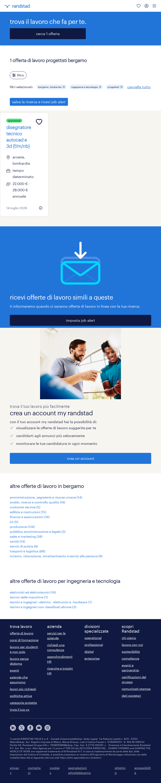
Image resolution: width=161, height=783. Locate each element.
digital (89, 651)
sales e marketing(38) (26, 536)
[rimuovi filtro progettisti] (121, 87)
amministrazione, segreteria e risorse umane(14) (46, 497)
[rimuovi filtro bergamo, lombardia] (63, 87)
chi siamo (129, 638)
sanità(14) (17, 541)
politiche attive (21, 696)
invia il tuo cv (19, 709)
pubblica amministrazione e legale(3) (37, 531)
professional (93, 645)
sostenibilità (131, 651)
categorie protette (23, 702)
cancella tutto (139, 87)
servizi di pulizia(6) (24, 546)
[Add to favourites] (39, 121)
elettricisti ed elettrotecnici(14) (33, 592)
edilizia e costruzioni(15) (28, 512)
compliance (130, 658)
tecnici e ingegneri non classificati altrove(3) (43, 607)
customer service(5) (25, 507)
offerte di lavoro (21, 633)
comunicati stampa (136, 689)
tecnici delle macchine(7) (29, 597)
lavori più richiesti (23, 689)
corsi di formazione (24, 640)
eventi (14, 670)
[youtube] (39, 728)
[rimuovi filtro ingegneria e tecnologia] (100, 87)
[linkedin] (13, 728)
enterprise (92, 658)
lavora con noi (132, 645)
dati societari (131, 695)
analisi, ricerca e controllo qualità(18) (37, 502)
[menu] (154, 5)
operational (93, 638)
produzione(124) (22, 526)
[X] (21, 728)
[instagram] (47, 728)
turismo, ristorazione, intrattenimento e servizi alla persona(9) (56, 556)
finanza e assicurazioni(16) (29, 517)
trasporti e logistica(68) (27, 551)
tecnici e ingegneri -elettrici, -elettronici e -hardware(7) (51, 602)
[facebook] (30, 728)
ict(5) (14, 522)
